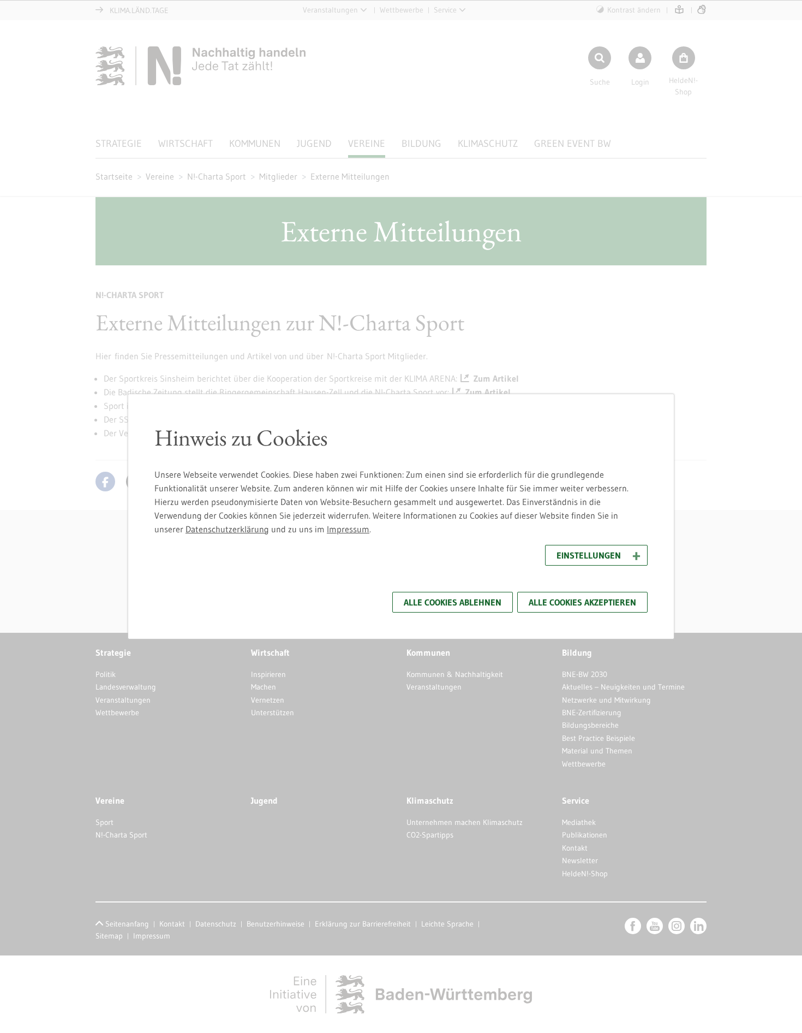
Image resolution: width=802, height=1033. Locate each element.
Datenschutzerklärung (227, 529)
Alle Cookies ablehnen (452, 602)
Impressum (348, 529)
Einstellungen (588, 555)
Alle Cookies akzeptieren (582, 602)
